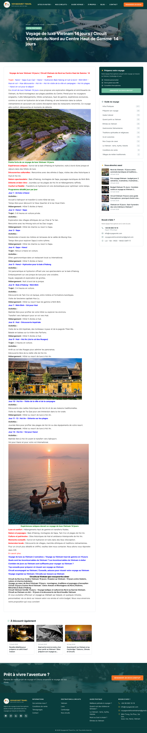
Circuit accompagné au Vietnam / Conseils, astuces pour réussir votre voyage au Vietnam (48, 570)
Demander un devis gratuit (121, 90)
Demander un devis (133, 4)
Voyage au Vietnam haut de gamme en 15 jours (67, 557)
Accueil (28, 24)
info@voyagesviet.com (113, 233)
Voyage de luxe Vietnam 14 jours (24, 73)
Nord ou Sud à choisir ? (98, 717)
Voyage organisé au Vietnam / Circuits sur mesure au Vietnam (36, 574)
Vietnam (64, 703)
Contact (113, 4)
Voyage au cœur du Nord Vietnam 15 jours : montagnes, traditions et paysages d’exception (48, 583)
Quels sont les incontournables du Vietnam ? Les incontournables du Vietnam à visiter (47, 560)
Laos (63, 706)
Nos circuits (65, 713)
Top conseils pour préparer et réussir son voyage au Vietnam (36, 567)
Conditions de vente (39, 706)
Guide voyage (77, 4)
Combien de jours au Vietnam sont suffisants (28, 563)
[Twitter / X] (26, 716)
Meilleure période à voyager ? (101, 703)
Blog (102, 4)
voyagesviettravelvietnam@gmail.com (119, 237)
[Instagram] (11, 716)
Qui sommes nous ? (39, 703)
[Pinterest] (21, 716)
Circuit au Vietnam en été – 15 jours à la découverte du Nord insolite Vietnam (42, 592)
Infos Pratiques (52, 24)
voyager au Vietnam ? (64, 563)
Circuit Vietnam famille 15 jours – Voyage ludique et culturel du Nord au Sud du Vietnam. (47, 590)
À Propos (92, 4)
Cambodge (65, 710)
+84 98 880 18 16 (111, 228)
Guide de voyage (39, 24)
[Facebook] (6, 716)
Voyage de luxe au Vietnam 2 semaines (26, 557)
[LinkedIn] (16, 716)
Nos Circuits (61, 4)
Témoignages (37, 710)
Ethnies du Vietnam (97, 721)
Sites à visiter (44, 4)
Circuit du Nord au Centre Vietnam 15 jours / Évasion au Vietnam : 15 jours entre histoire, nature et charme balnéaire (47, 580)
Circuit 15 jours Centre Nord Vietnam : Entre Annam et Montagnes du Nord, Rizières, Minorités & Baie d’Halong (45, 586)
